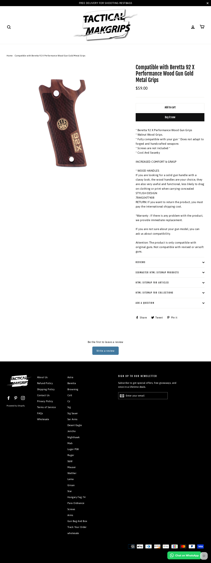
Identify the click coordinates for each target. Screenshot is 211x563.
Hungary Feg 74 (76, 497)
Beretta (71, 383)
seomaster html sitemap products (157, 272)
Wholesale (43, 419)
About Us (42, 377)
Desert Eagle (74, 425)
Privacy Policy (45, 401)
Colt (69, 395)
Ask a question (145, 303)
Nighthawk (73, 437)
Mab (70, 443)
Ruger (70, 455)
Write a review (105, 350)
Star (69, 491)
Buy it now (170, 117)
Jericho (71, 431)
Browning (72, 389)
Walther (71, 473)
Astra (70, 377)
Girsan (71, 485)
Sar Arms (72, 419)
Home (10, 55)
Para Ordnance (75, 503)
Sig (69, 407)
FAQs (40, 413)
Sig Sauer (72, 413)
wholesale (73, 533)
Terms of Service (46, 407)
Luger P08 (73, 449)
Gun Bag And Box (77, 521)
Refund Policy (45, 383)
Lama (70, 479)
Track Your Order (77, 527)
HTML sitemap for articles (152, 282)
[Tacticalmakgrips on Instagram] (23, 398)
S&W (70, 461)
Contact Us (43, 395)
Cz (68, 401)
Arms (70, 515)
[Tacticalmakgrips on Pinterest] (16, 398)
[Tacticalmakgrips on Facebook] (9, 398)
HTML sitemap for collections (154, 292)
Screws (71, 509)
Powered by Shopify (16, 406)
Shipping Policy (46, 389)
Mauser (71, 467)
